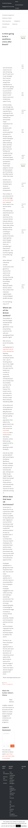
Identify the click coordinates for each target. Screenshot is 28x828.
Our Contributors (4, 772)
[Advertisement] (8, 53)
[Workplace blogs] (23, 309)
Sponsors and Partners (4, 778)
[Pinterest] (22, 775)
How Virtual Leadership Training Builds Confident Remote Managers (11, 777)
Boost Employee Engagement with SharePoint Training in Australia (11, 792)
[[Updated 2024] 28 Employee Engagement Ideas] (23, 100)
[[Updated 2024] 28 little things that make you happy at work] (23, 137)
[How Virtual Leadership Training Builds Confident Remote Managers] (23, 170)
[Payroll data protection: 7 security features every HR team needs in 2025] (23, 238)
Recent (23, 166)
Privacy (14, 824)
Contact (4, 783)
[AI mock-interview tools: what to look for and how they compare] (23, 265)
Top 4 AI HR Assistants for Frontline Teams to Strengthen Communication (11, 808)
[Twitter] (24, 772)
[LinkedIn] (24, 775)
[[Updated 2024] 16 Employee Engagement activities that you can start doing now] (23, 73)
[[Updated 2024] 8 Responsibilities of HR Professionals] (23, 118)
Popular (23, 38)
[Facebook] (22, 772)
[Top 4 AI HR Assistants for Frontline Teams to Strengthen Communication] (23, 212)
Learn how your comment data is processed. (8, 756)
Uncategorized (9, 684)
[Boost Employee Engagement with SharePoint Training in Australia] (23, 191)
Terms (23, 823)
